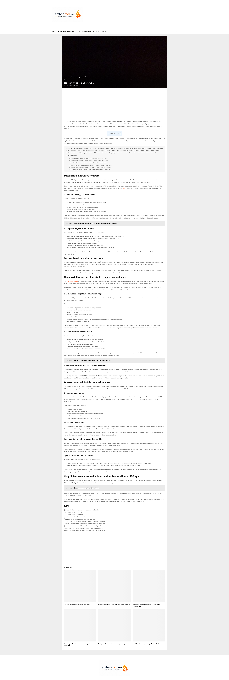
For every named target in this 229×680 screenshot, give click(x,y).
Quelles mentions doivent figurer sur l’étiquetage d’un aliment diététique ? (85, 521)
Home (54, 31)
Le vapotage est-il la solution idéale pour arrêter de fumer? (114, 604)
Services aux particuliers (88, 31)
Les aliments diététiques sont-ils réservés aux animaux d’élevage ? (83, 528)
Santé (65, 79)
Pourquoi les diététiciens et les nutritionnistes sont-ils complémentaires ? (85, 530)
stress (124, 188)
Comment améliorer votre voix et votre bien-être (77, 604)
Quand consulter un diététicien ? (73, 512)
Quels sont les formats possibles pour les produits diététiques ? (82, 526)
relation (76, 416)
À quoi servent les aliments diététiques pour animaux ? (80, 519)
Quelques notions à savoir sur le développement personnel (113, 644)
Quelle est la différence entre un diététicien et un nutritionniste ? (82, 510)
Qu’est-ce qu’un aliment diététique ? (74, 517)
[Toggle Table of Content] (118, 133)
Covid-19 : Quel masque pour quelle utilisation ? (146, 644)
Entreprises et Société (66, 31)
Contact (105, 31)
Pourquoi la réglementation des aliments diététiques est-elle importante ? (85, 523)
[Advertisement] (144, 14)
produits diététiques (72, 281)
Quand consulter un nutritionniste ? (74, 514)
